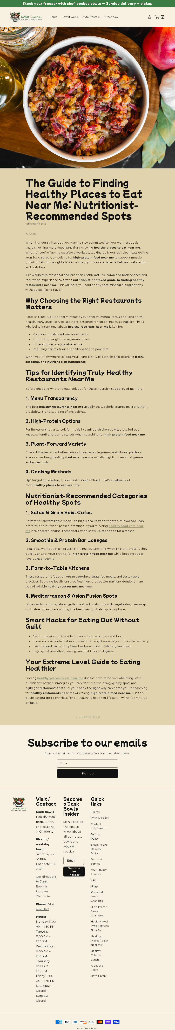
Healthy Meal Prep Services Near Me (100, 926)
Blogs (94, 886)
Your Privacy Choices (99, 872)
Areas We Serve (97, 968)
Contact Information (98, 826)
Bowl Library (99, 976)
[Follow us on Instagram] (162, 17)
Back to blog (89, 717)
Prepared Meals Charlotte (97, 896)
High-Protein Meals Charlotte (99, 911)
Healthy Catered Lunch (96, 955)
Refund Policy (95, 836)
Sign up (88, 773)
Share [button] (33, 234)
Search (95, 812)
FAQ (94, 880)
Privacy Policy (100, 818)
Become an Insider (74, 871)
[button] (157, 17)
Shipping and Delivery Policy (99, 849)
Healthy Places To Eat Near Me (99, 940)
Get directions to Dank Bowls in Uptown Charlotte (46, 886)
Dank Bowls (91, 1028)
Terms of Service (96, 861)
